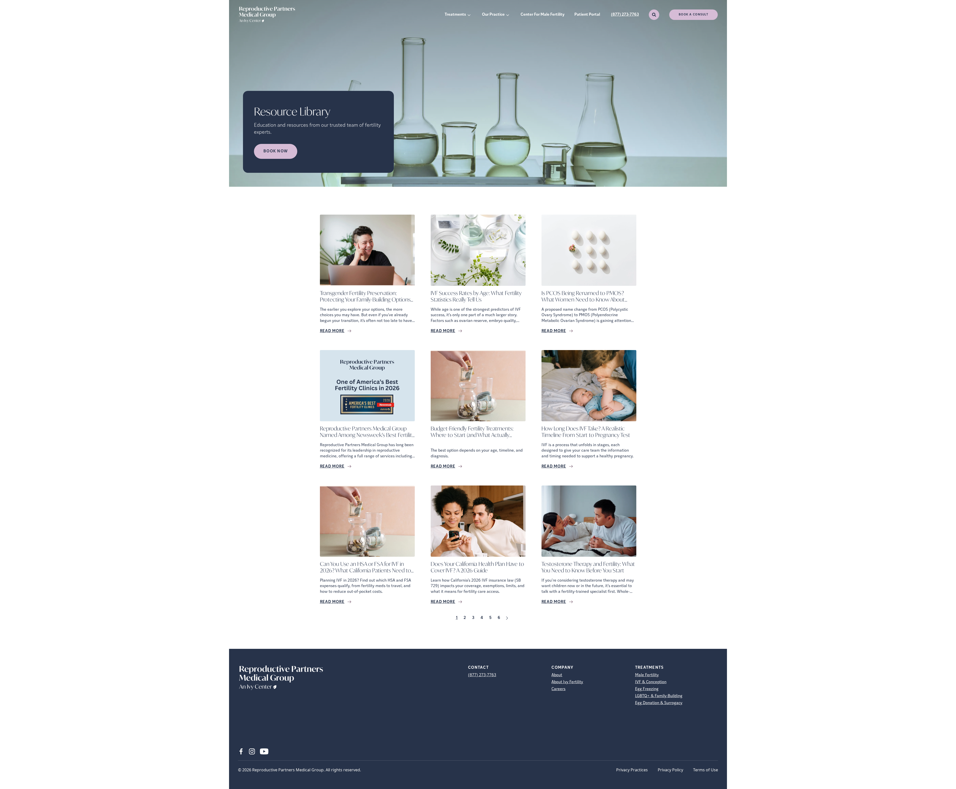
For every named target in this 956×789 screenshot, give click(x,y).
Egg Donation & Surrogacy (658, 703)
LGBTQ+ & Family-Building (658, 696)
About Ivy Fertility (567, 682)
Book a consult (693, 14)
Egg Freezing (646, 689)
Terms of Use (705, 770)
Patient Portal (587, 15)
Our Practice (493, 15)
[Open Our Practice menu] (508, 15)
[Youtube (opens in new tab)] (264, 751)
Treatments (455, 15)
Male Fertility (647, 675)
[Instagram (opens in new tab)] (252, 751)
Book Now (275, 151)
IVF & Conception (650, 682)
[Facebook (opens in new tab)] (241, 751)
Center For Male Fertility (542, 15)
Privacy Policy (670, 770)
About (556, 675)
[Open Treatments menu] (469, 15)
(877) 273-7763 (625, 15)
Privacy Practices (632, 770)
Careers (558, 689)
